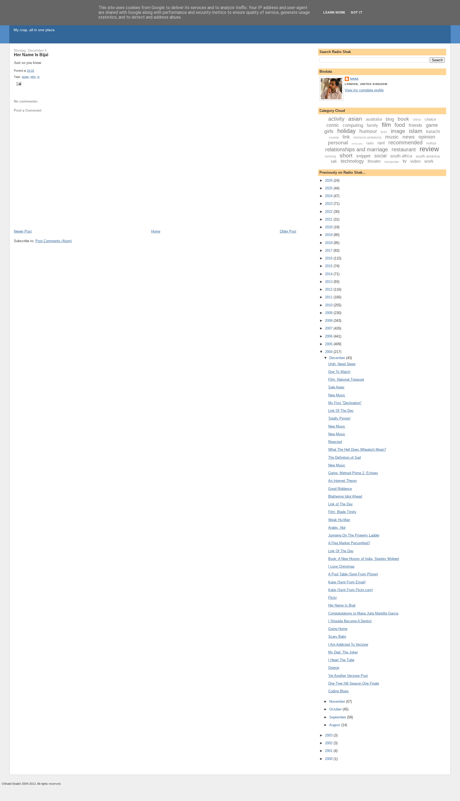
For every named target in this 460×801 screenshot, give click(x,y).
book (403, 119)
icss (384, 132)
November (337, 702)
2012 (329, 289)
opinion (426, 137)
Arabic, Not (337, 528)
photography (357, 144)
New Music (336, 395)
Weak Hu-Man (339, 520)
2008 (329, 321)
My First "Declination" (345, 403)
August (335, 725)
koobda (334, 137)
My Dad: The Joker (343, 652)
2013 (329, 282)
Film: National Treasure (346, 379)
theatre (374, 161)
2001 (329, 751)
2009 (329, 313)
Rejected (335, 442)
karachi (433, 131)
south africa (401, 156)
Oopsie (333, 668)
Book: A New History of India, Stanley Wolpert (363, 559)
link (346, 137)
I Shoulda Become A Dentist (350, 621)
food (400, 125)
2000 (329, 759)
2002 (329, 743)
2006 (329, 336)
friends (415, 125)
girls (33, 76)
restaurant (404, 149)
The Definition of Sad (344, 458)
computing (353, 125)
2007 (329, 328)
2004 (329, 352)
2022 (329, 212)
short (346, 155)
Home (155, 231)
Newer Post (23, 231)
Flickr (332, 598)
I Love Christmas (341, 566)
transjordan (391, 161)
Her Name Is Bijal (31, 54)
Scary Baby (337, 637)
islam (415, 131)
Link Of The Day (341, 411)
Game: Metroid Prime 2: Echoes (353, 473)
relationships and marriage (356, 149)
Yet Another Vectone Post (348, 676)
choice (430, 119)
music (392, 137)
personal (338, 142)
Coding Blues (338, 691)
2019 (329, 235)
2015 (329, 266)
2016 (329, 258)
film (386, 124)
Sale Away (336, 387)
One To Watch (339, 372)
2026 (329, 180)
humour (368, 131)
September (338, 717)
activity (336, 119)
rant (381, 143)
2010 (329, 305)
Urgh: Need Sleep (341, 364)
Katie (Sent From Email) (346, 582)
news (408, 137)
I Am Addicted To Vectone (348, 645)
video (415, 161)
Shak (354, 78)
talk (334, 161)
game (432, 125)
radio (370, 143)
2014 (329, 274)
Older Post (288, 231)
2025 (329, 188)
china (417, 119)
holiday (346, 131)
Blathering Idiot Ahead (345, 496)
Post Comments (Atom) (53, 241)
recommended (405, 142)
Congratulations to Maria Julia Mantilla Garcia (363, 613)
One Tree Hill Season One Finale (353, 683)
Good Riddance (340, 489)
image (398, 131)
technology (352, 161)
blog (390, 119)
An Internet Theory (342, 481)
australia (374, 119)
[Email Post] (18, 83)
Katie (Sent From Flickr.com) (350, 590)
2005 (329, 344)
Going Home (337, 629)
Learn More (334, 12)
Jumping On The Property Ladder (353, 535)
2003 (329, 735)
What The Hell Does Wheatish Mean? (357, 450)
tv (38, 76)
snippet (363, 155)
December (337, 358)
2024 (329, 196)
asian (25, 76)
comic (332, 125)
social (380, 155)
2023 (329, 204)
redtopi (431, 143)
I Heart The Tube (341, 660)
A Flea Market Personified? (349, 543)
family (372, 125)
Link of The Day (340, 504)
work (428, 161)
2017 (329, 251)
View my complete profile (364, 90)
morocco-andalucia (367, 137)
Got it (357, 12)
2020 (329, 227)
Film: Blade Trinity (342, 512)
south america (428, 156)
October (336, 709)
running (330, 156)
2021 (329, 219)
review (429, 149)
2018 (329, 243)
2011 (329, 297)
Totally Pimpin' (339, 418)
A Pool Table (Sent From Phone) (353, 574)
